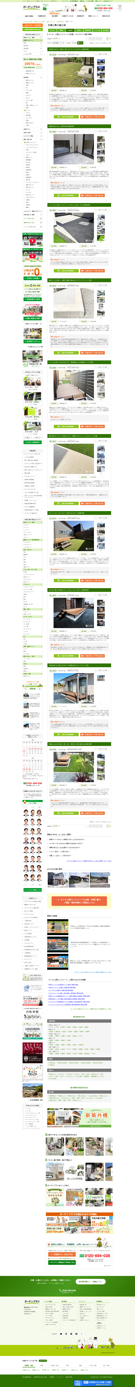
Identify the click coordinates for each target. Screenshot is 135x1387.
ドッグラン (29, 118)
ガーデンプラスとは (50, 1304)
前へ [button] (26, 689)
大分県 (74, 1053)
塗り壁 (28, 180)
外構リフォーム (77, 1100)
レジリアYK (27, 1108)
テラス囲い (26, 626)
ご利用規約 (27, 953)
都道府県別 (88, 30)
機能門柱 (87, 1076)
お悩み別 (70, 30)
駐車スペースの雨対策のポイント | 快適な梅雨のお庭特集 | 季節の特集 (69, 996)
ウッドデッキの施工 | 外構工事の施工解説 (61, 990)
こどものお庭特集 (29, 457)
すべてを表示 (53, 1078)
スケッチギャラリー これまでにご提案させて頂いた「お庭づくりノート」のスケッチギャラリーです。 (32, 977)
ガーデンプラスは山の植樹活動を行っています (32, 1090)
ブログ (25, 51)
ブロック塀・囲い (93, 1095)
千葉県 (70, 1031)
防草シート (29, 157)
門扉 (102, 1074)
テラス (28, 113)
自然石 (28, 205)
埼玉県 (64, 1031)
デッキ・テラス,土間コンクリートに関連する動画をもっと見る (93, 972)
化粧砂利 (28, 170)
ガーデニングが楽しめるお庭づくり (33, 463)
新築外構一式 (95, 1076)
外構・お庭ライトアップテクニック (33, 470)
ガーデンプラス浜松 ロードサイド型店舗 (32, 428)
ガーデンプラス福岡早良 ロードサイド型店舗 (32, 413)
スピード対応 (49, 1315)
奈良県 (74, 1044)
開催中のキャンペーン (85, 1307)
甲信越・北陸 (54, 1365)
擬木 (25, 599)
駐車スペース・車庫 (39, 21)
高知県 (98, 1049)
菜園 (78, 1098)
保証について (98, 1)
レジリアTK (27, 1110)
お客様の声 (80, 16)
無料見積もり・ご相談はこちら (91, 1281)
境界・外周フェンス (55, 1098)
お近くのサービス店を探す (32, 25)
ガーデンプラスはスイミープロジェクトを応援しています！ (32, 1072)
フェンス (77, 1074)
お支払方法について (107, 1)
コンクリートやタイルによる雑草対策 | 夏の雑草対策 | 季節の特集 (68, 1004)
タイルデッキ (27, 621)
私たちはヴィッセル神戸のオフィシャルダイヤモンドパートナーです (32, 1052)
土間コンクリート (50, 21)
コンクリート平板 (31, 152)
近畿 (80, 1365)
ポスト (62, 1076)
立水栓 (25, 644)
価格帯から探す (66, 1309)
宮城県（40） (56, 1370)
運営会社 (82, 1)
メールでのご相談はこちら (33, 890)
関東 (41, 1365)
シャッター (26, 529)
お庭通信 (82, 1318)
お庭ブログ (82, 1313)
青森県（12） (36, 1370)
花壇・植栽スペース (29, 646)
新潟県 (51, 1036)
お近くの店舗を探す (33, 442)
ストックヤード (27, 658)
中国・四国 (93, 1365)
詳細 (81, 43)
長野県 (57, 1036)
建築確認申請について (30, 956)
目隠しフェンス (104, 1095)
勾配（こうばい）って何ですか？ (60, 855)
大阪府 (51, 1044)
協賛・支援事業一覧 (102, 1318)
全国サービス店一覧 (50, 1324)
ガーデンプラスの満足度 (31, 917)
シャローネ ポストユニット (31, 1115)
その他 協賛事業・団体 (36, 1100)
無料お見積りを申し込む (32, 29)
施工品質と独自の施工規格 (52, 1311)
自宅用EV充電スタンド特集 (31, 510)
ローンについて (100, 1307)
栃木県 (81, 1031)
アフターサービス (29, 914)
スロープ (28, 95)
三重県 (69, 1040)
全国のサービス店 (67, 16)
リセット (39, 67)
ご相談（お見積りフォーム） (32, 965)
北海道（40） (26, 1370)
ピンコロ (28, 192)
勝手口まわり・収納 (29, 656)
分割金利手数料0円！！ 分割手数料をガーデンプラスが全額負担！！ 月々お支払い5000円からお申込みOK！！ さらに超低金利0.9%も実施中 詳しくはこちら (32, 272)
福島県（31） (85, 1370)
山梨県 (63, 1036)
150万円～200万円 (86, 1062)
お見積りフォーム (101, 1328)
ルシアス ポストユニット (31, 1117)
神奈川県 (58, 1031)
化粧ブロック (95, 1074)
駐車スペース (53, 1074)
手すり (25, 601)
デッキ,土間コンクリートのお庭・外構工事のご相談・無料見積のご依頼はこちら (80, 901)
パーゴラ (26, 631)
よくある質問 (28, 933)
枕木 (27, 202)
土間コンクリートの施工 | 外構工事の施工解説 (62, 987)
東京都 (51, 1031)
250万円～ (52, 1065)
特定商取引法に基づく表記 (31, 949)
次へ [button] (40, 689)
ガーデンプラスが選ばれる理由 (29, 16)
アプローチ (69, 1074)
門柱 (83, 1074)
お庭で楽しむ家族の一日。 (31, 466)
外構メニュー (93, 16)
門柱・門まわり (82, 1095)
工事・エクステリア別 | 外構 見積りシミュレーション (33, 496)
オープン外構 (78, 1076)
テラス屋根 (26, 624)
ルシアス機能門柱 (29, 1123)
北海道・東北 (29, 1365)
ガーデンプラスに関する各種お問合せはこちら (62, 1258)
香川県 (86, 1049)
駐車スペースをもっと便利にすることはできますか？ (67, 839)
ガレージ (26, 537)
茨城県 (76, 1031)
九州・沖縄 (106, 1365)
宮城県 (69, 1027)
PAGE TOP (108, 1265)
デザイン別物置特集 (29, 506)
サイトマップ (65, 1)
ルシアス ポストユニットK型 (31, 1119)
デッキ (28, 110)
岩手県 (63, 1027)
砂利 (88, 1074)
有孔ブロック (30, 195)
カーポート (61, 1074)
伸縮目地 (28, 177)
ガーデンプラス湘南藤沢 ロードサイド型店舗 (32, 398)
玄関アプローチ (72, 1095)
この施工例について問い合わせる (93, 116)
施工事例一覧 (60, 21)
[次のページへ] (110, 38)
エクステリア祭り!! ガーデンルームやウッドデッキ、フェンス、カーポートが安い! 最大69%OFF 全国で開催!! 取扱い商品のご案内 (32, 312)
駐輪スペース (30, 83)
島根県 (74, 1049)
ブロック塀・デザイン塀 (30, 569)
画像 (75, 43)
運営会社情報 (68, 1377)
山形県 (80, 1027)
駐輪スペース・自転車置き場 (31, 539)
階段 (27, 93)
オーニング (26, 634)
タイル (102, 1076)
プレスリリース (28, 943)
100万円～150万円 (74, 1062)
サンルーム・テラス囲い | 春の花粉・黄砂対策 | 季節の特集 (66, 993)
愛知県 (51, 1040)
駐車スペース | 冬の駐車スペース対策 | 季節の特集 (63, 984)
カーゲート (26, 527)
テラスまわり (99, 1098)
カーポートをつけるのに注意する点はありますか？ (66, 843)
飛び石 (28, 167)
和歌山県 (81, 1044)
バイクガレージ (27, 547)
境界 (27, 107)
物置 (60, 1100)
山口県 (63, 1049)
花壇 (57, 1076)
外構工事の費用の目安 (30, 503)
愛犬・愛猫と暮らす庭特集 (31, 460)
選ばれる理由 (49, 1307)
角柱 (25, 559)
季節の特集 (27, 473)
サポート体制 (49, 1320)
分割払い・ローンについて (31, 927)
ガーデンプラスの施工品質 (31, 908)
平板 (27, 150)
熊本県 (69, 1053)
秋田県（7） (65, 1370)
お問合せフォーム (101, 1325)
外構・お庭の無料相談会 (86, 1309)
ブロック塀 (29, 100)
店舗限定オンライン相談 (31, 969)
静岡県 (57, 1040)
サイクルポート (27, 542)
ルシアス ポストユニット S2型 (32, 1121)
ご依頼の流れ (41, 16)
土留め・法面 (27, 673)
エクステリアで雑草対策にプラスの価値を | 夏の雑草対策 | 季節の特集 (69, 1001)
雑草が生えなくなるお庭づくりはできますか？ (64, 847)
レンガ (51, 1076)
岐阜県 (63, 1040)
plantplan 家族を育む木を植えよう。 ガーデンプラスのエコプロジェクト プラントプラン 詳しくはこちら (32, 335)
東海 (67, 1365)
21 (107, 38)
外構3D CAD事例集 (29, 479)
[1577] (102, 1221)
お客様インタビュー (85, 1320)
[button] (101, 86)
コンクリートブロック (32, 182)
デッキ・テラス (28, 616)
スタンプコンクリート (32, 145)
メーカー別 (97, 30)
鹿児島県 (87, 1053)
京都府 (63, 1044)
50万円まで (52, 1062)
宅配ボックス (27, 567)
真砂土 (28, 175)
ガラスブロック (30, 197)
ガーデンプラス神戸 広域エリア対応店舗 (32, 384)
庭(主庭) (28, 115)
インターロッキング (32, 147)
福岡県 (51, 1053)
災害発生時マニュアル (30, 936)
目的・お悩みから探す (68, 1307)
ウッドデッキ (69, 1076)
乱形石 (28, 165)
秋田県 (74, 1027)
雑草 (65, 1100)
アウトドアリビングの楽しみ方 (32, 454)
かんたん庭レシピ (84, 1315)
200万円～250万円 (97, 1062)
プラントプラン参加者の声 (69, 1320)
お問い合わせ (106, 16)
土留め (28, 200)
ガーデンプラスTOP (27, 21)
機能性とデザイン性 (29, 904)
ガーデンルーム (66, 1098)
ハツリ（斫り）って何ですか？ (59, 851)
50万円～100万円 (62, 1062)
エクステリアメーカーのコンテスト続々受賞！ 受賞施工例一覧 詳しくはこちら (32, 359)
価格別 (79, 30)
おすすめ (52, 30)
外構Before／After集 (29, 486)
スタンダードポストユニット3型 (32, 1113)
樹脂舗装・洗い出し (28, 604)
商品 (25, 43)
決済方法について (29, 924)
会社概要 (26, 940)
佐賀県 (57, 1053)
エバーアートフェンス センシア (32, 1128)
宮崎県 (80, 1053)
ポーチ (28, 98)
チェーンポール (27, 532)
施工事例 (54, 16)
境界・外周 (26, 609)
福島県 (86, 1027)
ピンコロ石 (26, 653)
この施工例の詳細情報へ (67, 116)
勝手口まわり (53, 1100)
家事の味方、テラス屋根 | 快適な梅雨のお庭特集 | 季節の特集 (67, 999)
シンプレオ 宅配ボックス (31, 1126)
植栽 (27, 207)
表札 (25, 564)
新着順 (61, 30)
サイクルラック (27, 544)
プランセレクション (29, 476)
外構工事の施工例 (67, 1304)
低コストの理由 (28, 911)
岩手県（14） (46, 1370)
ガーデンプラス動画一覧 (30, 513)
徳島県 (92, 1049)
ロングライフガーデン (30, 489)
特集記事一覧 (83, 1304)
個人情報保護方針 (74, 1)
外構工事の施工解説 (29, 482)
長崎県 (63, 1053)
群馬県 (87, 1031)
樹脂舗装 (28, 160)
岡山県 (57, 1049)
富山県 (74, 1036)
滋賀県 (69, 1044)
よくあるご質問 (89, 1)
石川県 (69, 1036)
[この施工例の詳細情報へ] (74, 72)
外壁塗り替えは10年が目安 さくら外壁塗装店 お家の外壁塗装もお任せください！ (32, 1000)
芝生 (83, 1098)
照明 (25, 562)
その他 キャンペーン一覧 (35, 346)
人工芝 (25, 641)
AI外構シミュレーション (30, 500)
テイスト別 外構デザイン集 (31, 492)
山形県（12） (75, 1370)
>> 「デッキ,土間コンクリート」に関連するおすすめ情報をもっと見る (91, 1009)
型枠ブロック (30, 185)
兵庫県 (57, 1044)
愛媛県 (80, 1049)
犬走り (28, 125)
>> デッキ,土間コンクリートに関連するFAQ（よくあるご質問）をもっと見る (89, 861)
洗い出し (28, 162)
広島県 (51, 1049)
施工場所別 (106, 30)
